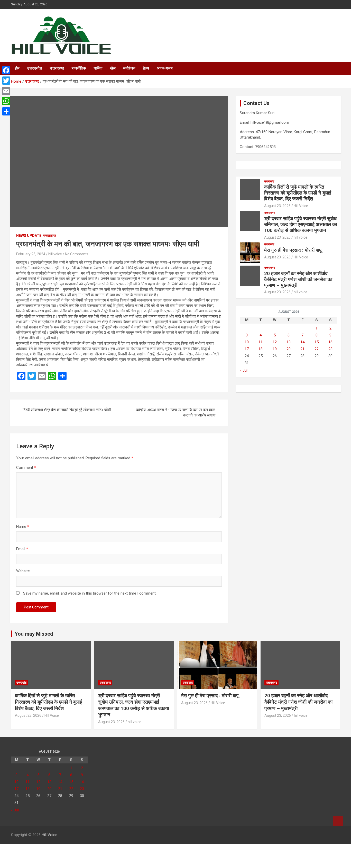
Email (22, 549)
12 (275, 342)
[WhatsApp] (6, 101)
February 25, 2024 (30, 254)
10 (247, 342)
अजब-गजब (164, 68)
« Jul (243, 370)
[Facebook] (6, 70)
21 (302, 349)
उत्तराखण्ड (57, 68)
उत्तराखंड (269, 181)
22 (317, 349)
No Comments (76, 254)
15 (317, 342)
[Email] (6, 91)
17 (247, 349)
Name (22, 526)
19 (275, 349)
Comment (26, 467)
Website (23, 571)
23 (330, 349)
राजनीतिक (79, 68)
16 (330, 342)
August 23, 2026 (277, 206)
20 (289, 349)
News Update (28, 236)
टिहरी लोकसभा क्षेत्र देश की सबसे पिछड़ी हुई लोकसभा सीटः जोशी (67, 410)
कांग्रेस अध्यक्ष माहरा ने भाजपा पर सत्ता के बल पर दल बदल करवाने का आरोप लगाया (175, 413)
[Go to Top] (338, 821)
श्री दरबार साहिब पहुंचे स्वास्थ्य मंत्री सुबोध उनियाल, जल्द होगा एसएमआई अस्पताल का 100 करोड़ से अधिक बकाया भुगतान (300, 224)
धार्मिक (98, 68)
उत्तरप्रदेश (34, 68)
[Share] (6, 111)
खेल (113, 68)
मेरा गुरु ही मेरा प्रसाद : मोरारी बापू (292, 250)
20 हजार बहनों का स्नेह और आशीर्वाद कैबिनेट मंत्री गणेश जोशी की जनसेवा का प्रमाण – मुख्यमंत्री (298, 279)
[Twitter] (6, 80)
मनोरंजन (129, 68)
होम (17, 68)
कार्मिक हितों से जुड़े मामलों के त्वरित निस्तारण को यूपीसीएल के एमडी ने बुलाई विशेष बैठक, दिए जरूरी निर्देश (297, 193)
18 (260, 349)
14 (302, 342)
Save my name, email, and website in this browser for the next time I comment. (89, 593)
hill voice (55, 254)
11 (260, 342)
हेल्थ (146, 68)
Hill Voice (301, 206)
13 (289, 342)
